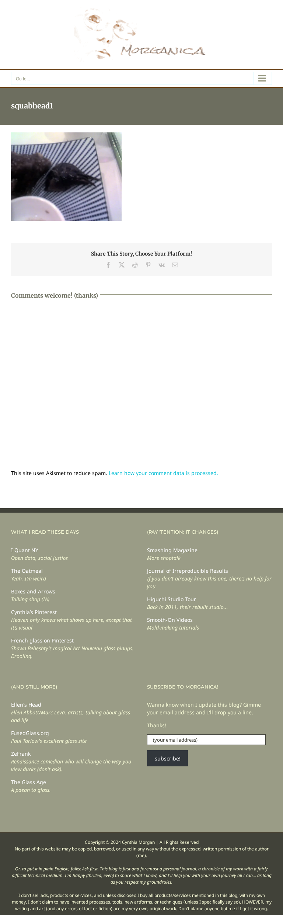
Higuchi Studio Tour (171, 599)
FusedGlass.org (30, 732)
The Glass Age (28, 782)
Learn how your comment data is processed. (163, 472)
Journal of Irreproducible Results (187, 570)
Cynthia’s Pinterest (34, 612)
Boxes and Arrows (33, 591)
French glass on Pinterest (42, 640)
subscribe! (168, 758)
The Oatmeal (27, 570)
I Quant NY (24, 550)
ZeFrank (21, 753)
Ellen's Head (26, 704)
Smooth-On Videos (170, 619)
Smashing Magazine (172, 550)
